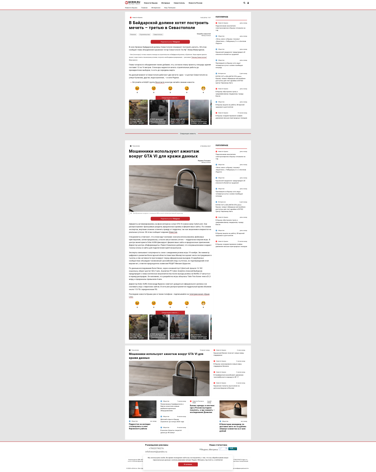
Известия (173, 232)
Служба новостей (204, 34)
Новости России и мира (198, 401)
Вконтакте (159, 82)
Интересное (222, 73)
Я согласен (188, 464)
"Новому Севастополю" (199, 57)
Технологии (136, 146)
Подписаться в (170, 42)
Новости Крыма (137, 17)
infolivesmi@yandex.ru (156, 452)
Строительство (145, 34)
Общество (221, 36)
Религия (133, 34)
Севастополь (158, 34)
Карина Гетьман (204, 161)
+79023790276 (156, 448)
